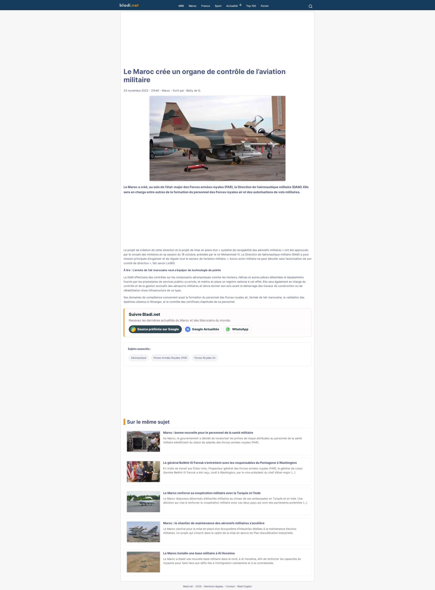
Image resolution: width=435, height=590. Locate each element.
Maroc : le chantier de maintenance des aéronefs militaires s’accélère (214, 523)
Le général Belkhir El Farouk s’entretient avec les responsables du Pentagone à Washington (230, 462)
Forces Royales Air (204, 357)
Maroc (193, 5)
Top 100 (251, 5)
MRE (181, 5)
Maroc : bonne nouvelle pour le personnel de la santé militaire (208, 432)
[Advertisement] (217, 39)
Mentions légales (213, 586)
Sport (218, 5)
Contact (230, 586)
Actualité (232, 5)
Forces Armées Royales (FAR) (170, 357)
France (205, 5)
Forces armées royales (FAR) (211, 187)
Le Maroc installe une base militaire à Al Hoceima (199, 553)
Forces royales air (236, 297)
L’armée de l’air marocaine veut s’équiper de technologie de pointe (177, 270)
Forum (264, 5)
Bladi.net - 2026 (192, 586)
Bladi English (244, 586)
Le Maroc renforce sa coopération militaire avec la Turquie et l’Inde (212, 493)
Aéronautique (138, 357)
